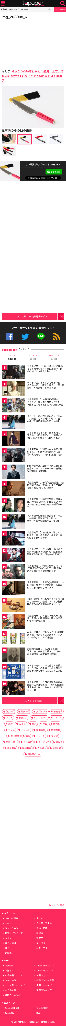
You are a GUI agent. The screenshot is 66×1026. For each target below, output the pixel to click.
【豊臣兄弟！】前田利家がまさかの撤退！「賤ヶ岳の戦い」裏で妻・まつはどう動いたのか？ (44, 535)
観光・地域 (10, 943)
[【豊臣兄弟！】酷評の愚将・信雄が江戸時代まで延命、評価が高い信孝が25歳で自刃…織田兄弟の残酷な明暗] (13, 505)
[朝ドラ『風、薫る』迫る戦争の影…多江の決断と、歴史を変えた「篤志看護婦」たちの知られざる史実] (13, 389)
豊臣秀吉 (27, 742)
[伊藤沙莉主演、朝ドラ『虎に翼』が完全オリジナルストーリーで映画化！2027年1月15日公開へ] (13, 472)
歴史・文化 (41, 948)
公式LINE (41, 336)
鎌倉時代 (11, 748)
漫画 (45, 723)
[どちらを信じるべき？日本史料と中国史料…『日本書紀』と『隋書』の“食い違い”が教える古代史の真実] (13, 439)
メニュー (3, 3)
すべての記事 (11, 918)
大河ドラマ (41, 711)
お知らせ (9, 970)
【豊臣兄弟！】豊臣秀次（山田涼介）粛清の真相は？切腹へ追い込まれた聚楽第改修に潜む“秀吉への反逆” (45, 551)
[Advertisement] (25, 43)
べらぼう (25, 729)
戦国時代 (25, 711)
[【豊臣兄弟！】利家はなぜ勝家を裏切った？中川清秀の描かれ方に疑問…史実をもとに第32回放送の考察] (13, 455)
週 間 (33, 358)
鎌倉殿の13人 (34, 754)
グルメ (8, 938)
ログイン (50, 9)
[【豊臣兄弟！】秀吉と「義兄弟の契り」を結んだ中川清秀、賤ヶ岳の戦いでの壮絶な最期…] (13, 622)
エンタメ (40, 943)
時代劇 (56, 723)
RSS (56, 336)
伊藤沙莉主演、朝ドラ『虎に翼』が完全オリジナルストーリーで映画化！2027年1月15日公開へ (45, 468)
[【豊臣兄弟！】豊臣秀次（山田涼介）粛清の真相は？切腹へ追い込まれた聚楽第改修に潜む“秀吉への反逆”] (13, 555)
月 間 (54, 358)
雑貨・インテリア (14, 933)
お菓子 (22, 723)
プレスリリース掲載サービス (32, 316)
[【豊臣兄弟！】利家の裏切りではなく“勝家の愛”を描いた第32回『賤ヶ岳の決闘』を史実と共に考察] (13, 572)
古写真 (8, 953)
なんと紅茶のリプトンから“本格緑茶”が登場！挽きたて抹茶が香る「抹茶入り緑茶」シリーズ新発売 (45, 635)
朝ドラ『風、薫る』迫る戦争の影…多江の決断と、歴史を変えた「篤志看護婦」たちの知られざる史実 (45, 385)
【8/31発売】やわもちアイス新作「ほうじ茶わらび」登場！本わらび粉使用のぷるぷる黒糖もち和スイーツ (45, 601)
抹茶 (28, 735)
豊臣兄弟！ (11, 742)
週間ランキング (44, 990)
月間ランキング (12, 995)
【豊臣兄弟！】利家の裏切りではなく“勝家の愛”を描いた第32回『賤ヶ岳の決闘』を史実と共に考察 (44, 568)
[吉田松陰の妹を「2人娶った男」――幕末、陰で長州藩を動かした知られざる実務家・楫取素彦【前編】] (13, 655)
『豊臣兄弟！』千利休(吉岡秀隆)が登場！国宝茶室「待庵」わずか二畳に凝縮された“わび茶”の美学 (45, 485)
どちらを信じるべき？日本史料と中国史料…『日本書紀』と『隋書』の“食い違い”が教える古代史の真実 (44, 435)
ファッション (11, 928)
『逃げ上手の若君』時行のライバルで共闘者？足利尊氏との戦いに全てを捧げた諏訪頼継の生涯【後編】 (44, 518)
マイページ (10, 980)
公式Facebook (9, 336)
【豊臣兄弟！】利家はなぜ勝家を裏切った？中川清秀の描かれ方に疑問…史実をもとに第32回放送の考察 (44, 452)
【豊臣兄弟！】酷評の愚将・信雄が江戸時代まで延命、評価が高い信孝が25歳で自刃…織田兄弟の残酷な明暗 (44, 503)
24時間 (12, 358)
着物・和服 (41, 928)
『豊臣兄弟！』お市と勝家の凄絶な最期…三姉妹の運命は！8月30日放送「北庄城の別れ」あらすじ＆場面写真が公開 (45, 686)
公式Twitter (25, 336)
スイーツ (57, 717)
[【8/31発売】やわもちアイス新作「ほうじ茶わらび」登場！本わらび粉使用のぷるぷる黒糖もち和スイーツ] (13, 605)
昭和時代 (26, 748)
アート (8, 923)
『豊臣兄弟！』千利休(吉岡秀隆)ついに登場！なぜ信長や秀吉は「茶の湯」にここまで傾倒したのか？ (45, 585)
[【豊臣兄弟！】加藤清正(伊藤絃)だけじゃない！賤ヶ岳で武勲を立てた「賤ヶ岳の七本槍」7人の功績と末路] (13, 405)
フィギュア (43, 742)
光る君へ (41, 748)
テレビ (11, 729)
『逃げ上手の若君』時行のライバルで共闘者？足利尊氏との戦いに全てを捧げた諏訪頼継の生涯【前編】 (44, 418)
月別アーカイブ (44, 985)
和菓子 (39, 938)
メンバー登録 (60, 9)
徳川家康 (14, 735)
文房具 (54, 735)
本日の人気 (10, 990)
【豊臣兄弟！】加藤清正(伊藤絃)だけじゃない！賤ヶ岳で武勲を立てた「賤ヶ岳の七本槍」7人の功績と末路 (45, 402)
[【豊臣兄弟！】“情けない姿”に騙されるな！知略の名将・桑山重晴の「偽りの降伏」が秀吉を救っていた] (13, 372)
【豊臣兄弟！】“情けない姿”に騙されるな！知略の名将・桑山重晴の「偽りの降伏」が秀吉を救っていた (45, 368)
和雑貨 (39, 933)
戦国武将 (23, 717)
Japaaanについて (45, 970)
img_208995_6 (14, 17)
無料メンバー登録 (45, 980)
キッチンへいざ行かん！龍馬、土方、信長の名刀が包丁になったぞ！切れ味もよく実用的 (32, 76)
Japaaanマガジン (45, 965)
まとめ (39, 918)
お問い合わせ (43, 975)
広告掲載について (14, 975)
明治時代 (55, 729)
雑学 (10, 723)
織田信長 (40, 729)
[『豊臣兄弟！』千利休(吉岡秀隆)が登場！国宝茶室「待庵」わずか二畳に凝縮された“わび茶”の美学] (13, 489)
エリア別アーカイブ (15, 985)
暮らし (8, 948)
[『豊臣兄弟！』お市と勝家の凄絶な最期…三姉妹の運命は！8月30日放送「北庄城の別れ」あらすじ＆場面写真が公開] (13, 688)
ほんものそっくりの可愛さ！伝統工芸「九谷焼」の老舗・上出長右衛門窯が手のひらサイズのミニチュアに (44, 668)
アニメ (9, 717)
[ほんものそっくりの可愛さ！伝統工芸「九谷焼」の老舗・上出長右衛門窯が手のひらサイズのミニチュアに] (13, 672)
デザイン (40, 735)
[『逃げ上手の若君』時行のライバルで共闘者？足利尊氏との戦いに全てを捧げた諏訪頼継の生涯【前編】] (13, 422)
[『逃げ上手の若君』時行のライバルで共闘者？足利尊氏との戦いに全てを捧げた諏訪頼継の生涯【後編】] (13, 522)
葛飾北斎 (56, 748)
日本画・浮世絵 (44, 923)
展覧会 (59, 742)
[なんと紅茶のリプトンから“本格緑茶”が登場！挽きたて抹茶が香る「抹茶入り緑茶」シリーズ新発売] (13, 638)
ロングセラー (40, 717)
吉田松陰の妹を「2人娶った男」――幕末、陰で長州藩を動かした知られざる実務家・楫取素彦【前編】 (45, 651)
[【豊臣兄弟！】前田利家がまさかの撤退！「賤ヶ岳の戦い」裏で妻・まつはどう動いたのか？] (13, 539)
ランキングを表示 (32, 701)
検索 (62, 3)
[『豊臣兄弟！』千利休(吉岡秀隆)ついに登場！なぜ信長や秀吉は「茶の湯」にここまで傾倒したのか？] (13, 588)
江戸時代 (10, 711)
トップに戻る (57, 905)
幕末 (34, 723)
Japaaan (33, 3)
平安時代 (57, 711)
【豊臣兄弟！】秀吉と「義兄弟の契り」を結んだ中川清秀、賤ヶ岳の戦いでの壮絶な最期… (44, 618)
